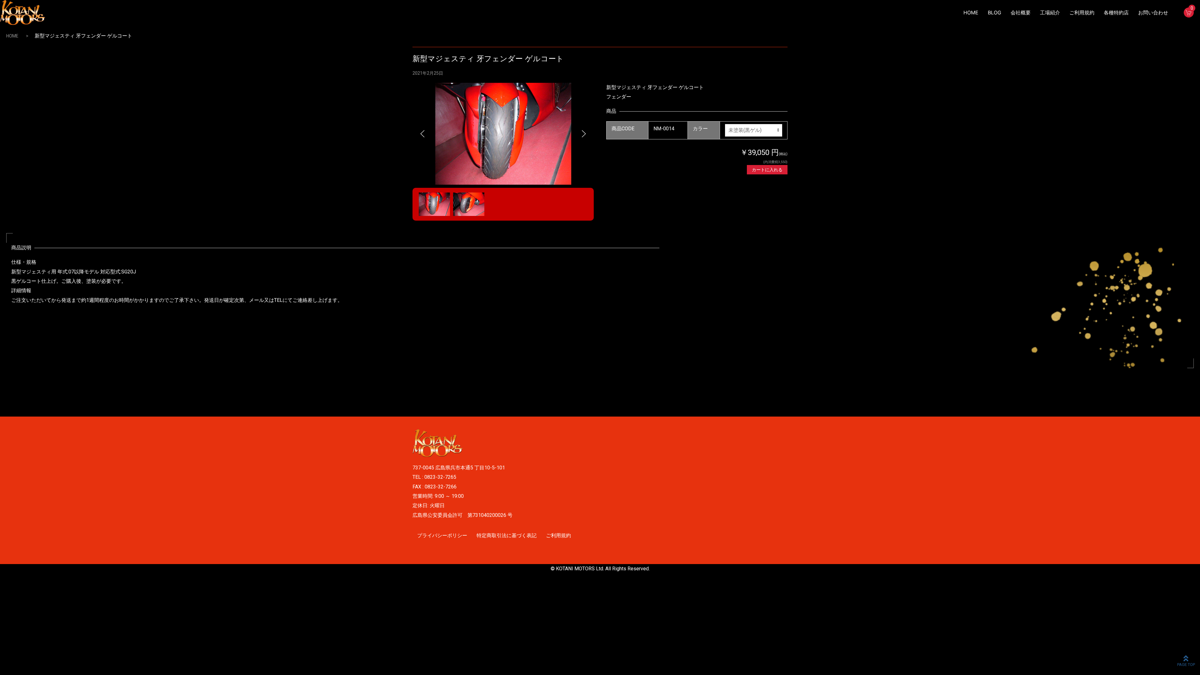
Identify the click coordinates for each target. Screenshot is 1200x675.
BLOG (994, 12)
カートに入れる (767, 169)
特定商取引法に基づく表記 (507, 535)
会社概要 (1021, 12)
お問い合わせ (1153, 12)
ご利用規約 (558, 535)
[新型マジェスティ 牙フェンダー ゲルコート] (503, 133)
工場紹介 (1050, 12)
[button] (422, 133)
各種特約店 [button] (1116, 12)
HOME (970, 12)
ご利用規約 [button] (1081, 12)
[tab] (434, 204)
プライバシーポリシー (442, 535)
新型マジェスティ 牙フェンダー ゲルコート (488, 58)
